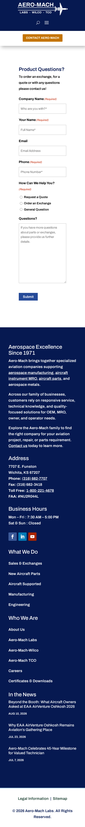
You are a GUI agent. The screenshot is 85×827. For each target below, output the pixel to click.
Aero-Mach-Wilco (23, 650)
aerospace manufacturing (30, 373)
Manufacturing (21, 594)
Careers (15, 671)
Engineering (19, 605)
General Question (36, 209)
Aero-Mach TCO (22, 660)
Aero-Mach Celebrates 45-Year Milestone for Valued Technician (42, 750)
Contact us (17, 446)
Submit (28, 296)
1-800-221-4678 (40, 490)
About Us (16, 629)
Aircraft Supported (24, 584)
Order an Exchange (37, 203)
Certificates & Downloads (30, 681)
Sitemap (60, 799)
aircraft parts (50, 378)
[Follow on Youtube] (32, 536)
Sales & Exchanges (25, 563)
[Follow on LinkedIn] (22, 536)
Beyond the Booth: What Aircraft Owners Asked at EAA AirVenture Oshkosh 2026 (42, 704)
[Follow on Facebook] (12, 536)
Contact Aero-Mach (42, 37)
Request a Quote (36, 197)
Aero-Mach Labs (22, 640)
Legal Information (33, 799)
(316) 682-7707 (34, 478)
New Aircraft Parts (24, 574)
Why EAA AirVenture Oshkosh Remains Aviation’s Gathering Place (41, 727)
